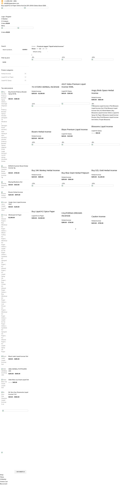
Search (3, 46)
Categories (5, 44)
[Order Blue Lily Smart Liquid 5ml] (4, 384)
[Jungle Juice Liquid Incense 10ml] (4, 206)
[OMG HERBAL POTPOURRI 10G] (4, 372)
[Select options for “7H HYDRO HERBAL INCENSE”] (34, 83)
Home (34, 46)
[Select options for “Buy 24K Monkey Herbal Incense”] (34, 167)
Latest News (86, 426)
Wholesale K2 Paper (14, 215)
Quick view (38, 83)
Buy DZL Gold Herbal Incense (104, 170)
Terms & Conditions (88, 420)
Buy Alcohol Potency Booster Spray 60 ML (17, 93)
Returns (84, 417)
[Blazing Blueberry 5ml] (4, 184)
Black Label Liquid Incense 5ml (18, 356)
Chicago (64, 426)
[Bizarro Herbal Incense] (4, 195)
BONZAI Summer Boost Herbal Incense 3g (18, 167)
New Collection (107, 417)
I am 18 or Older (7, 471)
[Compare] (43, 83)
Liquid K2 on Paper (7, 77)
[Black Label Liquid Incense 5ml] (4, 360)
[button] (94, 123)
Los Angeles (66, 423)
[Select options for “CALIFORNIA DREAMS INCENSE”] (64, 209)
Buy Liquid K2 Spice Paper (43, 211)
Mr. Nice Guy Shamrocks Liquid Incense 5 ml (18, 393)
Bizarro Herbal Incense (15, 192)
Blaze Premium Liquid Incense (75, 129)
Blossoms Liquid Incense (102, 126)
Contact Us (85, 423)
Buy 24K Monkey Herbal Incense (46, 170)
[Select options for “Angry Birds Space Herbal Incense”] (94, 87)
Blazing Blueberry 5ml (15, 182)
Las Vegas (65, 430)
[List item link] (15, 437)
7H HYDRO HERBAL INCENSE (45, 87)
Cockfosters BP (67, 420)
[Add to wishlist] (48, 83)
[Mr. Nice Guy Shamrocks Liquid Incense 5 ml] (4, 398)
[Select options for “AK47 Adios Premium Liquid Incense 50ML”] (64, 80)
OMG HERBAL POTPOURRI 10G (17, 370)
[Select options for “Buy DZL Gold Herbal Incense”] (94, 167)
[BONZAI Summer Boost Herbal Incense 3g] (4, 171)
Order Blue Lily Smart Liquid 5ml (18, 379)
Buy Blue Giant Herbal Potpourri (75, 173)
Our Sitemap (86, 430)
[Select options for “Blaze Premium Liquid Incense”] (64, 126)
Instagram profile (107, 413)
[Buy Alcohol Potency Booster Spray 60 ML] (4, 126)
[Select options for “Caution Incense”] (94, 213)
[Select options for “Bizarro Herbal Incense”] (34, 128)
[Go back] (3, 35)
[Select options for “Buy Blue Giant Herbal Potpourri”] (64, 169)
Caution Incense (98, 216)
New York (65, 413)
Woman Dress (106, 420)
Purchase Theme (107, 430)
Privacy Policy (86, 413)
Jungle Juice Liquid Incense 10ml (17, 203)
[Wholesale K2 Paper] (4, 283)
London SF (65, 417)
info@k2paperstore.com (11, 3)
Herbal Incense (6, 73)
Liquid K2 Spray (6, 80)
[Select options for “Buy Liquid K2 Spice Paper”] (34, 208)
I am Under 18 (20, 471)
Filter (4, 62)
